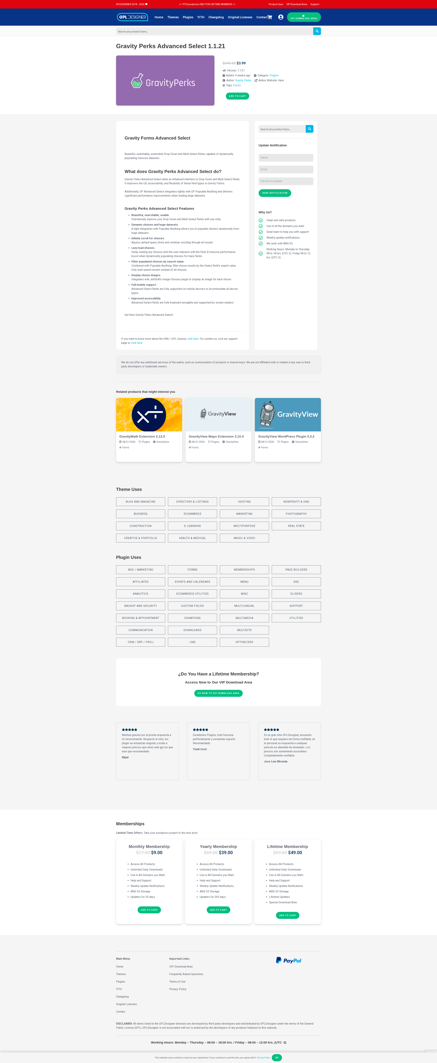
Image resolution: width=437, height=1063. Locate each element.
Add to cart (237, 96)
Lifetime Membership (287, 846)
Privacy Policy (177, 989)
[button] (149, 909)
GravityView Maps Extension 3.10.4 (216, 436)
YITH (119, 989)
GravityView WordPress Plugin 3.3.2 (286, 436)
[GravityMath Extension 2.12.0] (149, 415)
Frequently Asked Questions (186, 974)
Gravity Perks (243, 80)
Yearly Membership (218, 846)
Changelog (122, 996)
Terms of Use (177, 981)
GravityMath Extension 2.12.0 (142, 436)
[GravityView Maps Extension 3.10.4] (219, 415)
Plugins (274, 75)
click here (193, 338)
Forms (237, 85)
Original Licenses (126, 1004)
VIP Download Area (181, 966)
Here (281, 80)
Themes (121, 974)
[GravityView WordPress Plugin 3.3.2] (288, 415)
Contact (120, 1011)
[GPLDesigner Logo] (132, 17)
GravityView (162, 441)
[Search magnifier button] (317, 31)
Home (119, 966)
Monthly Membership (149, 846)
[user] (280, 17)
